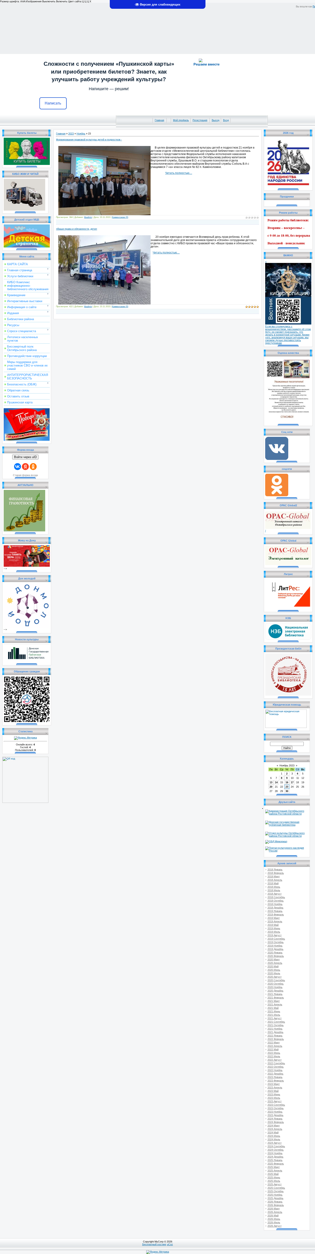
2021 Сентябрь (276, 1021)
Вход (226, 120)
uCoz (170, 1244)
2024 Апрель (274, 1129)
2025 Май (273, 1174)
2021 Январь (274, 994)
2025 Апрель (274, 1170)
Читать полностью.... (178, 173)
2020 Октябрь (275, 983)
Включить (61, 1)
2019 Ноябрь (274, 945)
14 (276, 782)
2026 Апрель (274, 1212)
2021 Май (273, 1008)
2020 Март (273, 959)
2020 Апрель (274, 963)
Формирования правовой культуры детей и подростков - (89, 139)
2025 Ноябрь (274, 1194)
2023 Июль (273, 1097)
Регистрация (200, 120)
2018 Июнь (273, 886)
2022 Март (273, 1042)
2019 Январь (274, 911)
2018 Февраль (275, 873)
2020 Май (273, 966)
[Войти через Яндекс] (25, 466)
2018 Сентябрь (276, 897)
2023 (71, 133)
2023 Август (274, 1101)
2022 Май (273, 1049)
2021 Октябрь (275, 1025)
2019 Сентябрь (276, 938)
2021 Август (274, 1018)
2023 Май (273, 1091)
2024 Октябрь (275, 1149)
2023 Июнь (273, 1094)
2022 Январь (274, 1035)
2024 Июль (273, 1139)
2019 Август (274, 935)
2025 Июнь (273, 1177)
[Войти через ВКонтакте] (17, 466)
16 (286, 782)
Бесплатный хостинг (154, 1244)
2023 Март (273, 1084)
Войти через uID (25, 457)
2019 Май (273, 924)
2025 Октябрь (275, 1191)
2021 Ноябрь (274, 1028)
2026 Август (274, 1225)
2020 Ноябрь (274, 987)
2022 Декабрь (275, 1073)
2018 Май (273, 883)
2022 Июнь (273, 1052)
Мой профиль (181, 120)
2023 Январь (274, 1077)
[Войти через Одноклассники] (33, 466)
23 (286, 786)
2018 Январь (274, 869)
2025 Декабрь (275, 1198)
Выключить (48, 1)
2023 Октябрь (275, 1108)
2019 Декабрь (275, 949)
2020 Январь (274, 952)
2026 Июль (273, 1222)
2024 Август (274, 1142)
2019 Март (273, 918)
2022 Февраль (275, 1039)
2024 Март (273, 1125)
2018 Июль (273, 890)
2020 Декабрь (275, 990)
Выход (215, 120)
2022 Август (274, 1059)
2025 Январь (274, 1160)
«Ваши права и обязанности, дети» (76, 228)
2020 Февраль (275, 956)
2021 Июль (273, 1014)
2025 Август (274, 1184)
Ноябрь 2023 (286, 765)
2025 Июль (273, 1181)
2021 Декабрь (275, 1032)
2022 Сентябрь (276, 1063)
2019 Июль (273, 931)
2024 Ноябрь (274, 1153)
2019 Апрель (274, 921)
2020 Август (274, 976)
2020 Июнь (273, 969)
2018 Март (273, 876)
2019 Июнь (273, 928)
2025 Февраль (275, 1163)
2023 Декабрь (275, 1115)
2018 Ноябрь (274, 904)
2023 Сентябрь (276, 1104)
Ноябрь (81, 133)
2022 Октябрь (275, 1066)
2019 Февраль (275, 914)
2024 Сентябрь (276, 1146)
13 (271, 782)
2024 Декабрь (275, 1156)
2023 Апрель (274, 1087)
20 (271, 786)
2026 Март (273, 1208)
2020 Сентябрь (276, 980)
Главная (159, 120)
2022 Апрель (274, 1046)
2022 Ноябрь (274, 1070)
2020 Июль (273, 973)
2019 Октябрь (275, 942)
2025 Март (273, 1167)
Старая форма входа (25, 475)
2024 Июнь (273, 1136)
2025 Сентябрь (276, 1187)
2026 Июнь (273, 1219)
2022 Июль (273, 1056)
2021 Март (273, 1001)
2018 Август (274, 893)
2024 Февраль (275, 1122)
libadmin (88, 217)
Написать (53, 103)
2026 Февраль (275, 1205)
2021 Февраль (275, 997)
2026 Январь (274, 1201)
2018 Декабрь (275, 907)
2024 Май (273, 1132)
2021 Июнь (273, 1011)
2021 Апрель (274, 1004)
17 (292, 782)
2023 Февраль (275, 1080)
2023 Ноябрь (274, 1111)
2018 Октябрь (275, 900)
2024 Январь (274, 1118)
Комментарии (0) (120, 217)
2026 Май (273, 1215)
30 (286, 791)
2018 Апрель (274, 880)
